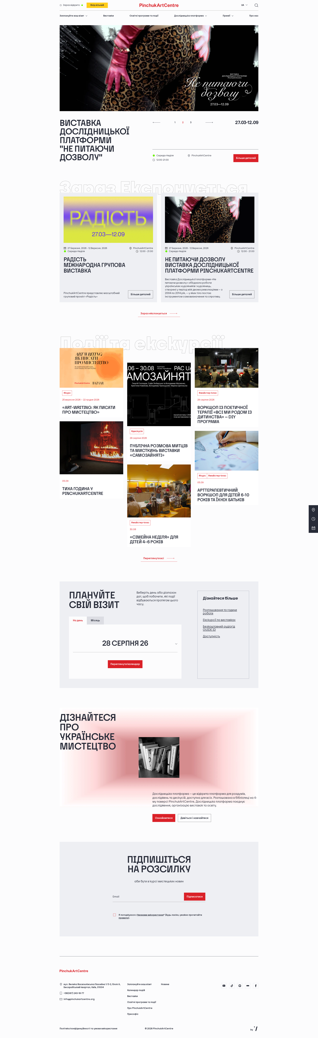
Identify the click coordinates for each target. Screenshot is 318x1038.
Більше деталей (246, 140)
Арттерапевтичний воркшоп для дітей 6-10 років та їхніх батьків (223, 478)
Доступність (211, 619)
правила (123, 900)
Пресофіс (132, 1014)
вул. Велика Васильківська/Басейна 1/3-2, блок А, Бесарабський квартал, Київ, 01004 (92, 986)
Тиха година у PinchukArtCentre (82, 474)
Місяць (95, 603)
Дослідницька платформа (189, 15)
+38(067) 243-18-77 (74, 993)
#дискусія (137, 414)
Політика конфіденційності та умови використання (88, 1028)
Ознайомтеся (164, 800)
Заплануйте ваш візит (72, 15)
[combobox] (244, 5)
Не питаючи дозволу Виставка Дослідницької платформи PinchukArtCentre (209, 248)
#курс (67, 375)
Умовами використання (150, 897)
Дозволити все (231, 1023)
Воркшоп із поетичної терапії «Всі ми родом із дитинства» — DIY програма (224, 397)
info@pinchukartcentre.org (79, 999)
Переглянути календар (125, 646)
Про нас (253, 15)
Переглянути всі (153, 541)
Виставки (108, 15)
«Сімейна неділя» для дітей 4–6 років (154, 522)
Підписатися (195, 879)
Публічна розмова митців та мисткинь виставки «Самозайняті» (159, 433)
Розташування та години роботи (220, 594)
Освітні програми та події (144, 15)
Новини (165, 984)
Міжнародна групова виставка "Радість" (99, 132)
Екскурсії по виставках (219, 603)
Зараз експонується (153, 296)
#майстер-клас (208, 375)
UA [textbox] (242, 5)
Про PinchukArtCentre (139, 1008)
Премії (226, 15)
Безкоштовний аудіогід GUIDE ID (219, 610)
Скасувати (255, 1023)
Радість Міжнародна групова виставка (94, 248)
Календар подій (136, 990)
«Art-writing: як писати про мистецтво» (88, 393)
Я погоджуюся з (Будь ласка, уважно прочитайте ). (160, 899)
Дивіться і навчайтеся (194, 800)
